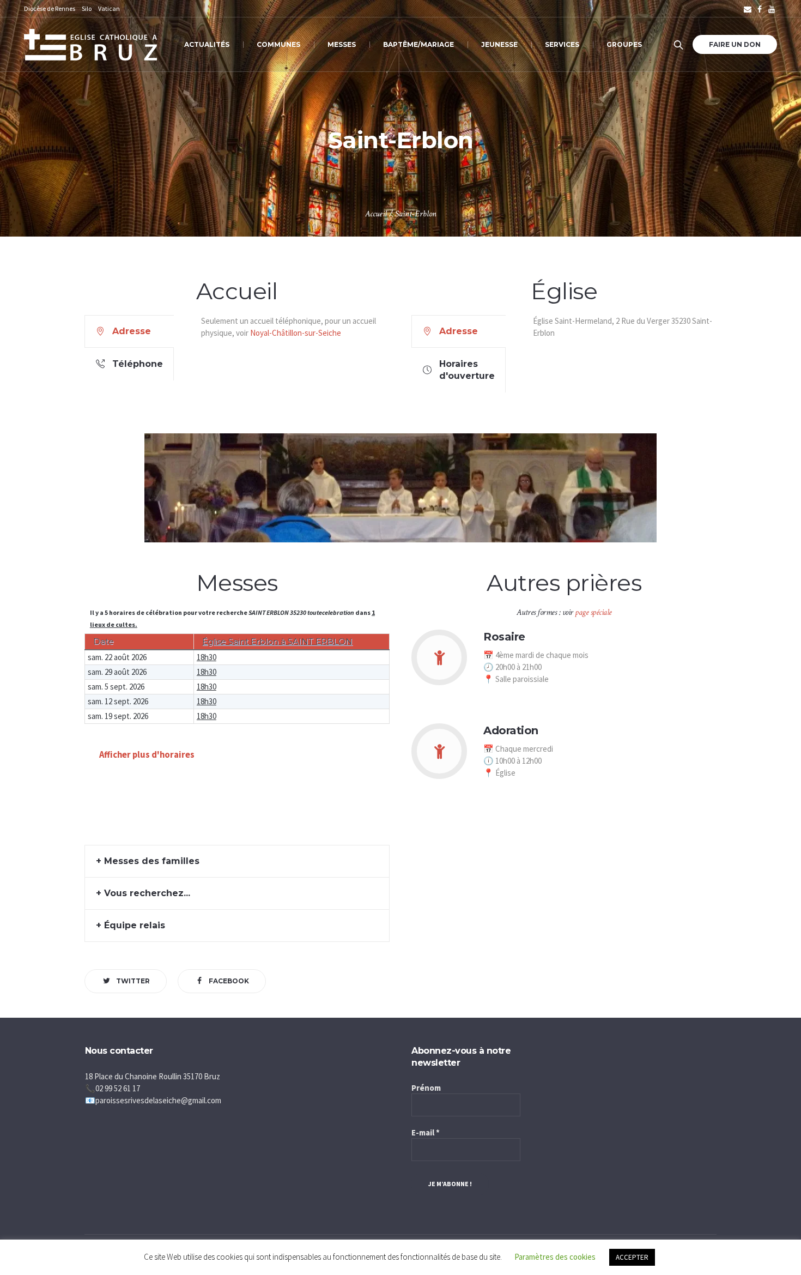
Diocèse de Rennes (49, 8)
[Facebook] (759, 9)
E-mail (425, 1132)
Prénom (426, 1088)
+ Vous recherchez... (143, 893)
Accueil (376, 214)
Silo (87, 8)
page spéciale (593, 612)
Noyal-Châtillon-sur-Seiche (295, 333)
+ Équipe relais (130, 925)
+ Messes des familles (147, 861)
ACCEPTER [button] (632, 1257)
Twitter (133, 981)
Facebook (229, 981)
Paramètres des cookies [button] (555, 1257)
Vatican (109, 8)
